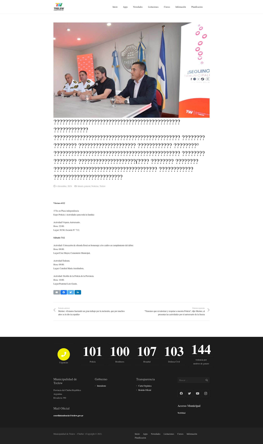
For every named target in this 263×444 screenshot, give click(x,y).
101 (92, 350)
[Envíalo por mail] (56, 292)
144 (201, 348)
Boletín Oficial (144, 389)
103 (174, 350)
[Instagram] (205, 393)
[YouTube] (197, 393)
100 (120, 350)
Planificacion (140, 437)
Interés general (84, 186)
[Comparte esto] (63, 292)
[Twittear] (70, 292)
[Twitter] (189, 393)
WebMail (181, 412)
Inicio (137, 433)
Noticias (94, 186)
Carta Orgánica (144, 385)
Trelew (103, 186)
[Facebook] (181, 393)
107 (147, 350)
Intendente (101, 385)
